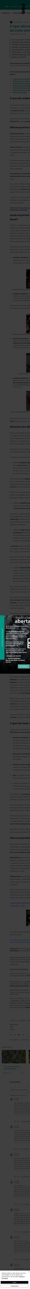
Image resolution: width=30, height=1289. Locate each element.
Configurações (14, 1286)
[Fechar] (28, 1273)
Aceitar (14, 1282)
